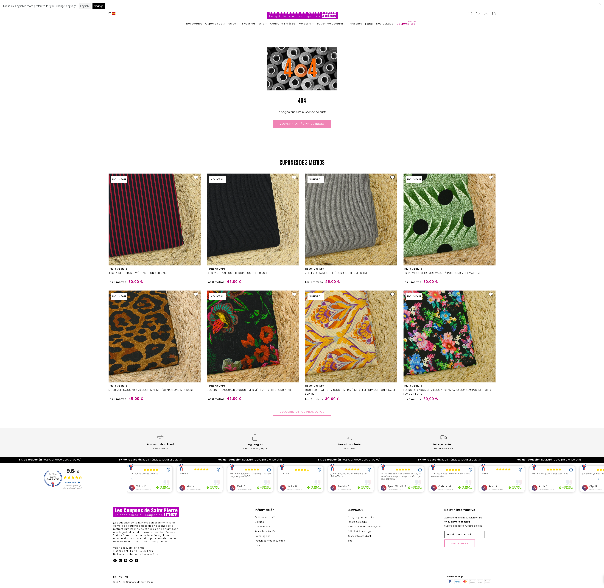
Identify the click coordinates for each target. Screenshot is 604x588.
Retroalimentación (265, 531)
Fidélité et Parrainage (359, 531)
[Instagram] (120, 561)
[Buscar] (470, 13)
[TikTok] (136, 561)
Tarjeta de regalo (357, 521)
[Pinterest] (125, 561)
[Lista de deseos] (478, 13)
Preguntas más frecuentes (270, 540)
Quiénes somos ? (265, 517)
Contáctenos (262, 526)
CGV (257, 545)
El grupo (259, 521)
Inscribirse (459, 543)
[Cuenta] (486, 13)
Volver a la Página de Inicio (302, 124)
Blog (349, 540)
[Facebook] (115, 561)
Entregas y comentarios (361, 517)
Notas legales (262, 536)
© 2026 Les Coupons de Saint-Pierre (133, 582)
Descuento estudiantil (359, 536)
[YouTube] (131, 561)
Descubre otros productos (302, 412)
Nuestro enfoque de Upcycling (364, 526)
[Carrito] (494, 13)
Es (110, 13)
